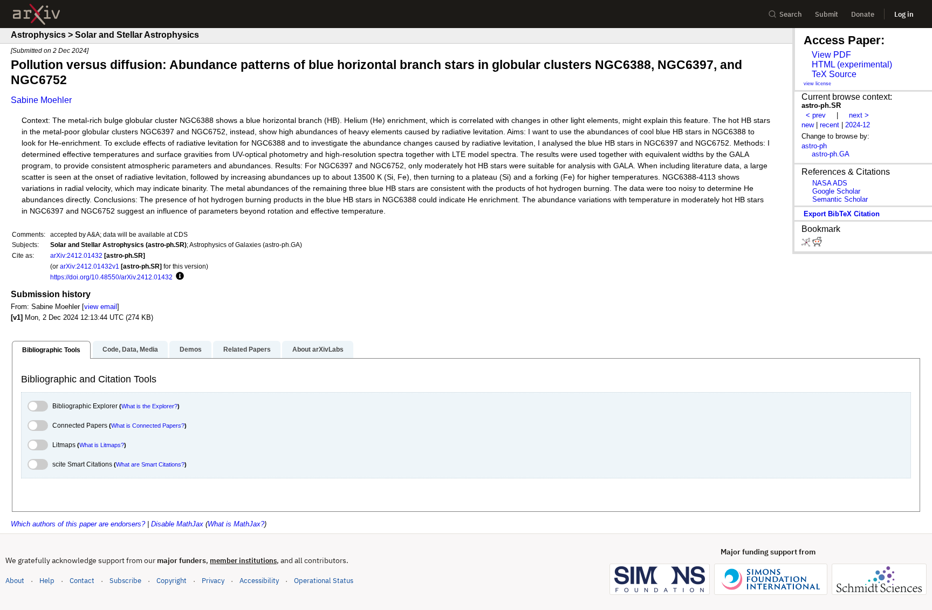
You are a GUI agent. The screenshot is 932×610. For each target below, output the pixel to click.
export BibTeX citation (842, 214)
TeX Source (834, 74)
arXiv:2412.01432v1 (89, 266)
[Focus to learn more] (178, 277)
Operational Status (323, 580)
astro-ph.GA (830, 154)
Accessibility (259, 580)
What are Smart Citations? (150, 464)
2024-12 (857, 125)
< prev (816, 115)
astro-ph (814, 146)
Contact (82, 580)
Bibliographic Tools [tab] (51, 350)
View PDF (831, 54)
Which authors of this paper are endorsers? (78, 524)
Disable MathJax (177, 524)
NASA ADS (829, 183)
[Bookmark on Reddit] (817, 244)
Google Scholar (836, 191)
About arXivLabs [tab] (318, 349)
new (807, 125)
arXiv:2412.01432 (76, 255)
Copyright (171, 580)
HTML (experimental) (852, 64)
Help (46, 580)
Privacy (213, 580)
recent (829, 125)
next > (859, 115)
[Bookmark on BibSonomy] (806, 244)
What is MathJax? (236, 524)
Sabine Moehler (41, 100)
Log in (904, 14)
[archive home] (36, 14)
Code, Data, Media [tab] (130, 349)
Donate (862, 14)
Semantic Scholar (840, 199)
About (14, 580)
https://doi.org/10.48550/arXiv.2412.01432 (111, 276)
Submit (826, 14)
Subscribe (125, 580)
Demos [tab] (191, 349)
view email (100, 307)
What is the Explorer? (149, 406)
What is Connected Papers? (147, 425)
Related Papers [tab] (247, 349)
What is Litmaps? (101, 445)
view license (817, 83)
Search (790, 14)
